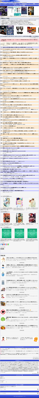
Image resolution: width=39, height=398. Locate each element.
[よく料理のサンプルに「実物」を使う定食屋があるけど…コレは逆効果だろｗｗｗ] (3, 327)
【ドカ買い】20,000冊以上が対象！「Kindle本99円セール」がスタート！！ (18, 143)
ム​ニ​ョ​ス (26, 363)
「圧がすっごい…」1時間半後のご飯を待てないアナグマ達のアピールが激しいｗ (19, 112)
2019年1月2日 (22, 285)
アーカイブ (2, 380)
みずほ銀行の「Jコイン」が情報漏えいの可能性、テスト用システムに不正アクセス (19, 183)
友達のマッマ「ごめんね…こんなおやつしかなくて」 (13, 158)
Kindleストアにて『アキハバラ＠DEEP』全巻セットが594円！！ (16, 80)
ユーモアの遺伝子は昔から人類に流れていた (11, 115)
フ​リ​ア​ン (1, 362)
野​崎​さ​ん (21, 364)
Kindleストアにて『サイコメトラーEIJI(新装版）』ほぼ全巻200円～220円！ (18, 166)
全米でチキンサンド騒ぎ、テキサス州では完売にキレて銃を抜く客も (16, 104)
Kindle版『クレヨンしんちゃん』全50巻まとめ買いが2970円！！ (16, 55)
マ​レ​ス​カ (36, 365)
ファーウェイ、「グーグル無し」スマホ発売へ (12, 178)
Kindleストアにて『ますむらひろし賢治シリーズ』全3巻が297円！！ (16, 95)
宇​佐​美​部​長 (20, 365)
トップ (5, 3)
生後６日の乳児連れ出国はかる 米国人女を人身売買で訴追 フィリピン (16, 47)
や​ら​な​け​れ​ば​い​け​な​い (7, 368)
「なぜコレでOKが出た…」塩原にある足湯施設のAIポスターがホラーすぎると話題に (15, 22)
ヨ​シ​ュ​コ (10, 367)
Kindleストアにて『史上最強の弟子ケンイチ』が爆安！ (14, 187)
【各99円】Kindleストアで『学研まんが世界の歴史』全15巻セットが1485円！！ (19, 130)
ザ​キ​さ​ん (16, 367)
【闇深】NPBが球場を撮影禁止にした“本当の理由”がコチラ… (18, 310)
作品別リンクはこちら (6, 144)
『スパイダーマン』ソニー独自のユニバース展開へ (13, 77)
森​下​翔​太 (2, 365)
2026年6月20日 (22, 292)
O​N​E (24, 367)
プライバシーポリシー (36, 357)
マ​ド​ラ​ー (30, 362)
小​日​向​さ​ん (16, 362)
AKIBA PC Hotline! (29, 52)
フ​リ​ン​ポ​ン (11, 363)
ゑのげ (36, 49)
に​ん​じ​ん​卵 (9, 362)
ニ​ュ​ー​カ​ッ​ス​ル (25, 366)
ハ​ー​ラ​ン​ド (3, 367)
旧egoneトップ (3, 387)
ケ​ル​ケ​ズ (3, 363)
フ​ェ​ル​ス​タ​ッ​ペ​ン (15, 365)
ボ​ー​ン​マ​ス (5, 364)
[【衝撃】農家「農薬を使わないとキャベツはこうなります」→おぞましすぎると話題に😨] (3, 319)
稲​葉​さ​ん (9, 366)
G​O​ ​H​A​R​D (27, 362)
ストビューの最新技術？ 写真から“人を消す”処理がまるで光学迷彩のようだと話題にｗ (20, 73)
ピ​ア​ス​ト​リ (23, 362)
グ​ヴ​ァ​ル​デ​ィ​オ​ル (26, 364)
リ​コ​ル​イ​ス (6, 366)
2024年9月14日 (22, 262)
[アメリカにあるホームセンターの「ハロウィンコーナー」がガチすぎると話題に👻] (5, 244)
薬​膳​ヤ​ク (26, 367)
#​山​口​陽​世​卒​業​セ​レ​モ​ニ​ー (30, 368)
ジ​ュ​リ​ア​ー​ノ (22, 363)
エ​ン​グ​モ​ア (18, 363)
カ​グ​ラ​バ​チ (30, 366)
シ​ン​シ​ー (8, 364)
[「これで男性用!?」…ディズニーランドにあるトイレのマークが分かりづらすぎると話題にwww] (3, 274)
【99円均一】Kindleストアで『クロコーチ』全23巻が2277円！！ (16, 107)
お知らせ (1, 376)
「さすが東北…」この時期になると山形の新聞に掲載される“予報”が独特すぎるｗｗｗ (20, 64)
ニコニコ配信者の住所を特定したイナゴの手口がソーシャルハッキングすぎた (21, 287)
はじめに (15, 3)
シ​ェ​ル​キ (14, 363)
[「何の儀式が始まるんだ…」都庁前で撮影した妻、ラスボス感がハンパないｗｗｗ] (3, 282)
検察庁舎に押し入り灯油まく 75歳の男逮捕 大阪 (12, 190)
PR (29, 55)
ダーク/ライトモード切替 (19, 5)
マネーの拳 (21, 176)
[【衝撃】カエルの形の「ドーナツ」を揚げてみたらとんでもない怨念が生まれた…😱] (3, 303)
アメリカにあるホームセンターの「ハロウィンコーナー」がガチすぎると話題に (18, 49)
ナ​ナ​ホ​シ (28, 365)
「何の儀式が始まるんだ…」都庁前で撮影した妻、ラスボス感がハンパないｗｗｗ (22, 280)
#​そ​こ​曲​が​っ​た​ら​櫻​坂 (22, 368)
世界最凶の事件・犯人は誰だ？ (9, 169)
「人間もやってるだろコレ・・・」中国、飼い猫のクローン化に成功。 (17, 127)
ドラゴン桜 (12, 176)
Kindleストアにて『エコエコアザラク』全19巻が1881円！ (14, 119)
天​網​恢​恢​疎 (20, 367)
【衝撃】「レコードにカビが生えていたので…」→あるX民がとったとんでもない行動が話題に (17, 24)
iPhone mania (33, 70)
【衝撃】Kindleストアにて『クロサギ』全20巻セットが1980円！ (16, 67)
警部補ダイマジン (33, 109)
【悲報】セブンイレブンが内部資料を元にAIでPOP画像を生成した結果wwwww (14, 21)
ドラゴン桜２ (17, 176)
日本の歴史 (4, 132)
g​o (22, 367)
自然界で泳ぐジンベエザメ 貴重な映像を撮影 (11, 138)
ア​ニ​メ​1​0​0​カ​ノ (30, 367)
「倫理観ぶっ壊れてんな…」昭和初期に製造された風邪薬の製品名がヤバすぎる (21, 264)
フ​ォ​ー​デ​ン (34, 363)
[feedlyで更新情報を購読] (1, 249)
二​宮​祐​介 (19, 362)
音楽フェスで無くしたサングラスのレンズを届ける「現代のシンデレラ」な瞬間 (18, 133)
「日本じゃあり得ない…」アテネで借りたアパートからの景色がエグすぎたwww (21, 257)
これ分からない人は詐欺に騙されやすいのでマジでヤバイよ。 (18, 294)
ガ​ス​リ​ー (7, 363)
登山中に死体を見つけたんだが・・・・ (11, 161)
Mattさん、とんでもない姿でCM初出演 (10, 163)
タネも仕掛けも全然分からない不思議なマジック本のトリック (15, 116)
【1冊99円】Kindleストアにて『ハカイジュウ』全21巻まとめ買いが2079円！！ (18, 155)
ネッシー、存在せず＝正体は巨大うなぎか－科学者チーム (14, 140)
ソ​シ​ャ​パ (12, 362)
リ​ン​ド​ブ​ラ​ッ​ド (14, 366)
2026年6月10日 (22, 323)
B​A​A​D (21, 366)
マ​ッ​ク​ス (18, 366)
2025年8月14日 (22, 269)
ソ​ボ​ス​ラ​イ (34, 362)
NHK (21, 138)
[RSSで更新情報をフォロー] (3, 249)
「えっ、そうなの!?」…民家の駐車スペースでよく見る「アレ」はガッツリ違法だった (20, 88)
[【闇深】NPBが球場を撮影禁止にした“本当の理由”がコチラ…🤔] (3, 312)
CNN (31, 47)
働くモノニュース (21, 161)
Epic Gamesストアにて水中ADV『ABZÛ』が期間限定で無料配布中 (16, 146)
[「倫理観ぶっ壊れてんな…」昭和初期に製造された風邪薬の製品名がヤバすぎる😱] (3, 267)
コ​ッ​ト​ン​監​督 (32, 364)
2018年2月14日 (22, 299)
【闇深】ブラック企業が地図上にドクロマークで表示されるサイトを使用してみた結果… (20, 58)
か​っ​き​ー (5, 362)
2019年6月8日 (22, 330)
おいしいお (25, 158)
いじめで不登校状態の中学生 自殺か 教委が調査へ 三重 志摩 (14, 181)
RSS (34, 3)
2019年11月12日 (21, 307)
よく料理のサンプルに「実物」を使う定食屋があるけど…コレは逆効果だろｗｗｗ (22, 325)
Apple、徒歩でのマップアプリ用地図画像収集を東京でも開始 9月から (16, 70)
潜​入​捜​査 (13, 367)
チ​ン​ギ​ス (6, 367)
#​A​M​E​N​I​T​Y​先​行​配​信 (14, 368)
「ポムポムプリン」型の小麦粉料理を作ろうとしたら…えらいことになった (17, 98)
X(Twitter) (24, 3)
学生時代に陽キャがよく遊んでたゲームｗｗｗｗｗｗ (13, 151)
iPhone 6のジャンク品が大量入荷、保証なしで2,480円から (14, 52)
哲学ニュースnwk (18, 169)
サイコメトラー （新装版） (15, 167)
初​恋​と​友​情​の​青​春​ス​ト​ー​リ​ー (15, 364)
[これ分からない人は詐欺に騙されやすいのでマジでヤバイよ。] (3, 296)
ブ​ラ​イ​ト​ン (32, 365)
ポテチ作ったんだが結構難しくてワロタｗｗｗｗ (12, 101)
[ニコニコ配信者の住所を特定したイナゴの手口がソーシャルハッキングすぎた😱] (3, 289)
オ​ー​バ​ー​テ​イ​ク (24, 365)
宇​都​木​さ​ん (30, 363)
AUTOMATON (32, 146)
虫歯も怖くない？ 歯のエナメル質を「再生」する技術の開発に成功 (16, 62)
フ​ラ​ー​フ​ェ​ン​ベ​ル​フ (8, 365)
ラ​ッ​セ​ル (33, 366)
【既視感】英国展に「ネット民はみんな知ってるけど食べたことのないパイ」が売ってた (16, 23)
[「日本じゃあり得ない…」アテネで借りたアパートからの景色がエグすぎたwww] (3, 259)
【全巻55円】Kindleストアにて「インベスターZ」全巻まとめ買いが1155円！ (18, 175)
